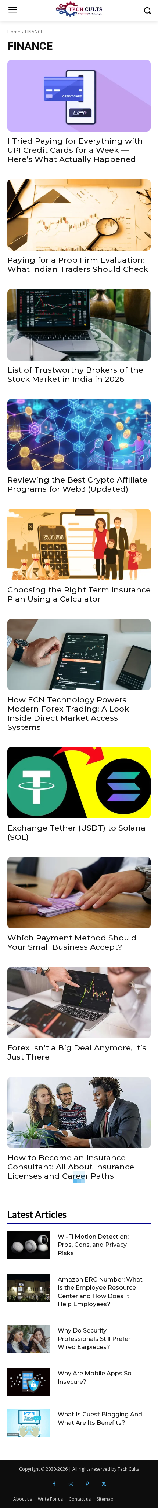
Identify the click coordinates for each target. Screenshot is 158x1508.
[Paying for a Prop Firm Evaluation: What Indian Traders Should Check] (79, 215)
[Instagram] (70, 1484)
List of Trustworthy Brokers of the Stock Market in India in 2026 (75, 374)
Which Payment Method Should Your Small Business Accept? (72, 942)
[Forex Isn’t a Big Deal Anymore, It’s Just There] (79, 1002)
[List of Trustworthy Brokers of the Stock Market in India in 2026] (79, 325)
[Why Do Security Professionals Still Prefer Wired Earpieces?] (28, 1339)
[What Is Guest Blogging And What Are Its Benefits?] (28, 1423)
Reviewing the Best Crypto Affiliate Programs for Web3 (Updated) (77, 484)
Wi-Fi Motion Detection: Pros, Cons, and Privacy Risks (93, 1245)
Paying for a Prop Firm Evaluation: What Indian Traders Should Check (77, 264)
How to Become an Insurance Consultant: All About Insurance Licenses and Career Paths (70, 1166)
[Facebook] (54, 1484)
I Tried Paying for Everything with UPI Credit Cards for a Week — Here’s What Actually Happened (75, 150)
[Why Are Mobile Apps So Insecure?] (28, 1382)
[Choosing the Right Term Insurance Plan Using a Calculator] (79, 544)
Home (13, 32)
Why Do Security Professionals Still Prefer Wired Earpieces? (94, 1338)
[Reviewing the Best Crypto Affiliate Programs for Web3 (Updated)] (79, 434)
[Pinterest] (87, 1484)
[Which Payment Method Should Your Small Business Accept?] (79, 892)
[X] (103, 1484)
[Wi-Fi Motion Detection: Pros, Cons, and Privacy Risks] (28, 1245)
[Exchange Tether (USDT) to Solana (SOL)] (79, 782)
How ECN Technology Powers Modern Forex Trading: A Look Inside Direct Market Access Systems (68, 713)
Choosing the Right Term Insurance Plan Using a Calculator (79, 594)
